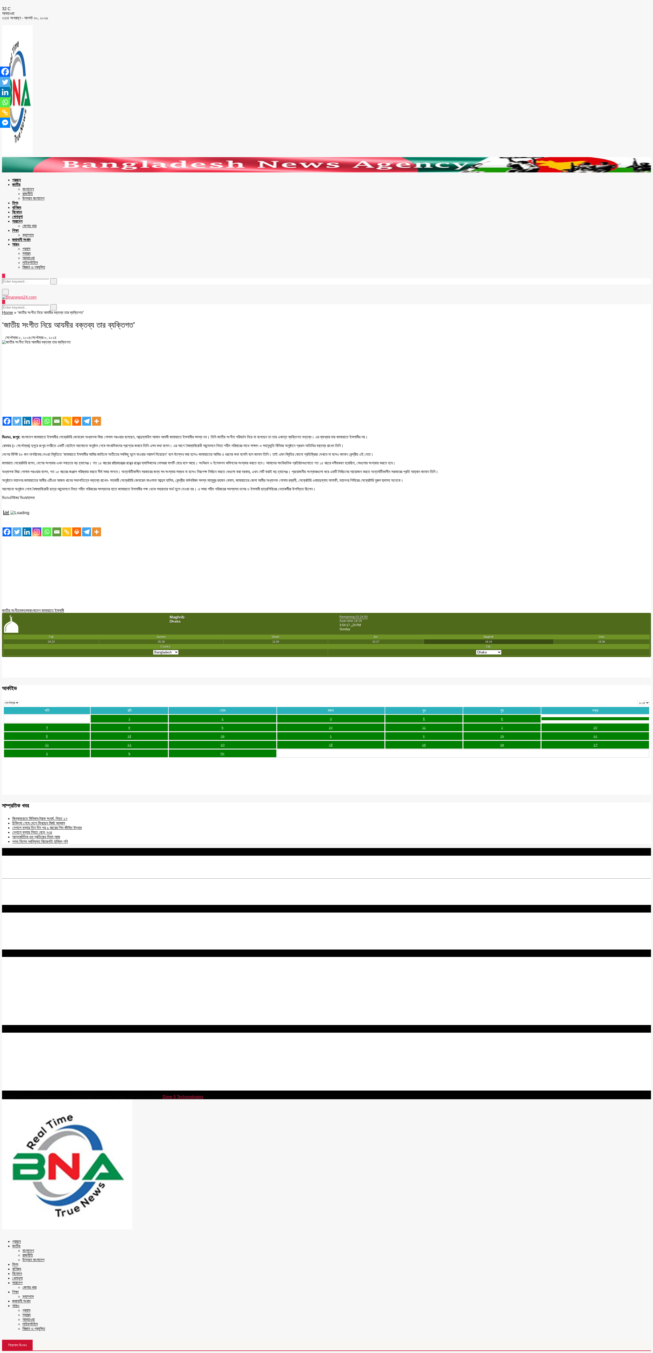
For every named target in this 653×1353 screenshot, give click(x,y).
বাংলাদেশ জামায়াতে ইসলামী (46, 610)
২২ (129, 744)
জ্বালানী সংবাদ (21, 239)
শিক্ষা (15, 230)
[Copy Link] (66, 421)
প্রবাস (26, 249)
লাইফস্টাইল (30, 262)
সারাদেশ (17, 221)
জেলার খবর (29, 226)
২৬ (502, 744)
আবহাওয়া (28, 258)
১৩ (595, 727)
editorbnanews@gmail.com (58, 1057)
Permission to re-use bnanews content (36, 982)
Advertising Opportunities (25, 987)
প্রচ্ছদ (16, 180)
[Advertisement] (155, 380)
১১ (424, 727)
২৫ (424, 744)
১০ (331, 727)
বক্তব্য (24, 610)
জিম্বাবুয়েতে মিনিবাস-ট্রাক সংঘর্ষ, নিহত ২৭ (39, 818)
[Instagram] (36, 421)
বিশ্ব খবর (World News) (21, 1013)
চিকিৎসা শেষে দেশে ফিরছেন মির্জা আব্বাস (38, 823)
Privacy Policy (15, 973)
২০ (595, 736)
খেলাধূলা (17, 216)
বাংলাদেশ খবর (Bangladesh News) (29, 1009)
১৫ (129, 736)
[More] (96, 421)
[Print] (76, 421)
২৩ (222, 744)
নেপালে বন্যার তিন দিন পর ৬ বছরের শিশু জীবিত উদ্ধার (47, 828)
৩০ (222, 753)
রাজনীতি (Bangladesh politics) (27, 1018)
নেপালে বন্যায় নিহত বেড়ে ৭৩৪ (32, 832)
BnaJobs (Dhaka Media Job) (28, 995)
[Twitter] (16, 421)
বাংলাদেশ (28, 189)
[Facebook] (7, 421)
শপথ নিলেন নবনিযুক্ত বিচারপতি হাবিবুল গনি (40, 841)
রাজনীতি (27, 194)
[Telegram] (86, 421)
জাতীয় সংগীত (11, 610)
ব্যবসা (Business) (16, 1022)
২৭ (595, 744)
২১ (47, 744)
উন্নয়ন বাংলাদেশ (33, 198)
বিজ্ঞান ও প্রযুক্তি (33, 267)
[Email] (56, 421)
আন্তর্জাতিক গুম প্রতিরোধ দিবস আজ (36, 837)
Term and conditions (20, 978)
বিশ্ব (15, 203)
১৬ (222, 736)
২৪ (331, 744)
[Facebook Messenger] (5, 123)
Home (7, 312)
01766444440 (44, 1066)
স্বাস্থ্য (26, 253)
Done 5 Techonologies (182, 1097)
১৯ (502, 736)
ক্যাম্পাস (28, 235)
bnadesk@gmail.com (36, 1088)
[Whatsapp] (46, 421)
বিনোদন (17, 212)
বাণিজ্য (16, 207)
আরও (15, 244)
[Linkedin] (26, 421)
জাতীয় (16, 184)
